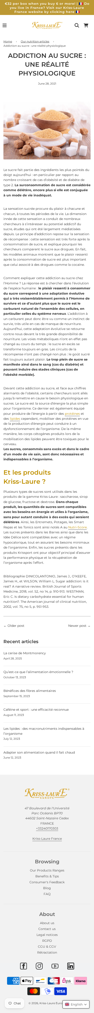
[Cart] (86, 25)
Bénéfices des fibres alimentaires (29, 691)
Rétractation (47, 952)
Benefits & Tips (47, 876)
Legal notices (47, 935)
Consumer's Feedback (47, 882)
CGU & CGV (47, 947)
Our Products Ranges (47, 870)
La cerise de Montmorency (24, 653)
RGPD (47, 941)
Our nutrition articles (35, 41)
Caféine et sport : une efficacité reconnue (36, 710)
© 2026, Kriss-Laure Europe (47, 1003)
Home (7, 41)
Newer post (77, 626)
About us (47, 923)
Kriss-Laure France (47, 839)
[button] (76, 1004)
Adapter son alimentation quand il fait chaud (39, 752)
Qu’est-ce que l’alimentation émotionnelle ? (38, 672)
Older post (16, 626)
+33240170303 (47, 828)
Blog (47, 888)
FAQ (47, 894)
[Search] (76, 25)
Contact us (47, 929)
